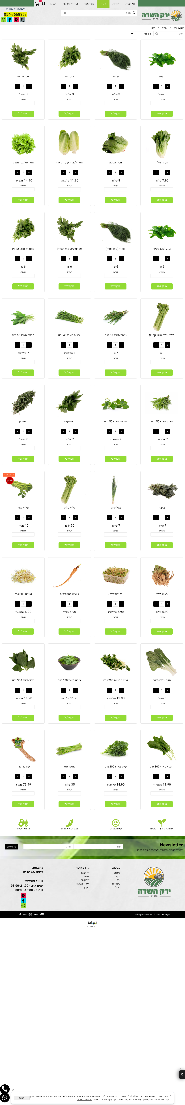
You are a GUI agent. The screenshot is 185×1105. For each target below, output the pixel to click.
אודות (116, 4)
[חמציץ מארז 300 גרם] (161, 764)
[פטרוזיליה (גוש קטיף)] (69, 246)
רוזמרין (23, 421)
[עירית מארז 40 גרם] (69, 332)
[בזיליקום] (69, 419)
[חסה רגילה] (161, 160)
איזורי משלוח (70, 4)
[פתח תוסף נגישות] (182, 1074)
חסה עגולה (115, 163)
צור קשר (89, 4)
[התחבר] (43, 4)
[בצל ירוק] (115, 505)
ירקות (117, 876)
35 (73, 784)
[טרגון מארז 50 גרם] (161, 419)
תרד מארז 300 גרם (23, 680)
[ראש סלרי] (161, 591)
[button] (162, 114)
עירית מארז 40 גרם (69, 335)
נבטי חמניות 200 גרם (115, 680)
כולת (117, 887)
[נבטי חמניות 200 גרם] (115, 677)
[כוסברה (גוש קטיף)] (23, 246)
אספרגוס (69, 767)
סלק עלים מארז (162, 680)
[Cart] (37, 4)
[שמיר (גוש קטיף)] (115, 246)
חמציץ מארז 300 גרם (162, 767)
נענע (162, 76)
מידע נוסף (82, 867)
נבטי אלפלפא (116, 594)
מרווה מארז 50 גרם (23, 335)
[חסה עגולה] (115, 160)
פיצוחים (116, 884)
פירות (117, 873)
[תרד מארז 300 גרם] (23, 677)
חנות (103, 4)
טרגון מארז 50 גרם (162, 421)
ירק (118, 880)
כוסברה (69, 76)
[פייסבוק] (5, 1097)
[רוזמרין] (23, 419)
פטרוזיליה (23, 76)
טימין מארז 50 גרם (115, 335)
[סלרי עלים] (69, 505)
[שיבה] (161, 505)
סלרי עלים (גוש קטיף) (162, 335)
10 (27, 525)
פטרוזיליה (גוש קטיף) (69, 249)
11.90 (74, 180)
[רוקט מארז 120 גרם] (69, 677)
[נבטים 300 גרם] (23, 591)
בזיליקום (69, 421)
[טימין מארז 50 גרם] (115, 332)
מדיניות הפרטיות (84, 1099)
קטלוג (116, 867)
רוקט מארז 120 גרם (69, 680)
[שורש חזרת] (23, 764)
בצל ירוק (116, 508)
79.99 (27, 784)
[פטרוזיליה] (23, 73)
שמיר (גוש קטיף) (115, 249)
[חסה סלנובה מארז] (23, 160)
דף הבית (130, 4)
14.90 (28, 180)
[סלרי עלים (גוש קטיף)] (161, 332)
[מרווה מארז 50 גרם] (23, 332)
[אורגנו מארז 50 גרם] (115, 419)
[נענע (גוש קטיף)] (161, 246)
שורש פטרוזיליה (69, 594)
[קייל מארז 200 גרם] (115, 764)
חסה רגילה (162, 163)
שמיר (115, 76)
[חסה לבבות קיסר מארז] (69, 160)
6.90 (71, 525)
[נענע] (161, 73)
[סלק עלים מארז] (161, 677)
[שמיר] (115, 73)
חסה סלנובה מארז (23, 163)
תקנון (53, 4)
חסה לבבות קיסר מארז (69, 163)
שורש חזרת (23, 767)
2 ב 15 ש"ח (9, 474)
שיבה (162, 508)
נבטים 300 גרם (23, 594)
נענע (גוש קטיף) (161, 249)
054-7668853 (15, 14)
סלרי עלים (69, 508)
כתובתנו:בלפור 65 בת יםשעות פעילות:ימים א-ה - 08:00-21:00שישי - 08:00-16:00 (27, 878)
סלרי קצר (23, 508)
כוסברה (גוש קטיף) (23, 249)
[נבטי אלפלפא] (115, 591)
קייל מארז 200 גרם (115, 767)
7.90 (165, 180)
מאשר (21, 1098)
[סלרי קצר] (23, 505)
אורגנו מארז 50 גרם (115, 421)
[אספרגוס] (69, 764)
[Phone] (5, 1089)
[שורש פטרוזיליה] (69, 591)
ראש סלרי (162, 594)
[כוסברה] (69, 73)
